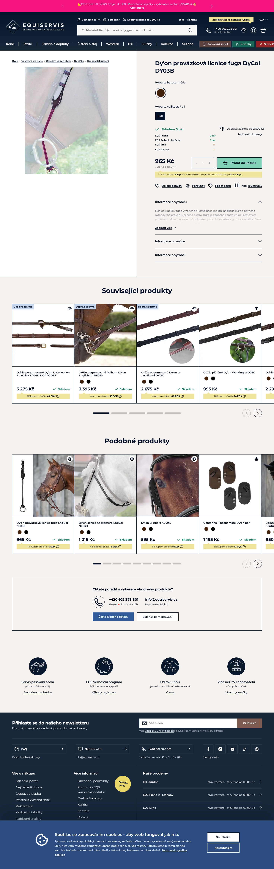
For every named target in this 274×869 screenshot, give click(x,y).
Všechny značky (236, 692)
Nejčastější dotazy (29, 787)
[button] (211, 6)
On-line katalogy (90, 798)
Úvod (15, 61)
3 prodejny (114, 19)
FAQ (24, 749)
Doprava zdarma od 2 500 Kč (143, 19)
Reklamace (24, 806)
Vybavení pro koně (32, 61)
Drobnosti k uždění (98, 61)
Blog (181, 19)
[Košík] (263, 30)
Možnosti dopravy (250, 134)
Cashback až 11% (91, 19)
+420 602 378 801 (159, 749)
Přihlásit (249, 723)
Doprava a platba (28, 793)
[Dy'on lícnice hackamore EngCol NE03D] (105, 485)
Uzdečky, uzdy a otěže (58, 61)
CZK (261, 19)
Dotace (83, 817)
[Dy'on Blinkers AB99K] (168, 485)
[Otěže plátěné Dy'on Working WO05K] (230, 335)
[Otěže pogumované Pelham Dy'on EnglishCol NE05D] (105, 335)
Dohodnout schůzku (38, 692)
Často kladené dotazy (113, 616)
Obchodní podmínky (93, 781)
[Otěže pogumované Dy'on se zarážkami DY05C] (168, 335)
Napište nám (93, 749)
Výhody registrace (104, 692)
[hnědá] (160, 93)
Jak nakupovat (27, 781)
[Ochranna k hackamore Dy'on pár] (230, 485)
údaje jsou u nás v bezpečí (159, 730)
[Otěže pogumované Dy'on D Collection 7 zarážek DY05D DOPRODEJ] (43, 335)
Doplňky (79, 61)
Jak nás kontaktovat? (157, 617)
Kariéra (83, 804)
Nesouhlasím (223, 848)
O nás (170, 692)
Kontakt (192, 19)
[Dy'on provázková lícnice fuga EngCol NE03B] (43, 485)
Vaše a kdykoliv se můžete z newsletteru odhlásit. (181, 730)
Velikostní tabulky (29, 812)
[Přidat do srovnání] (70, 309)
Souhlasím (223, 837)
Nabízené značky (28, 818)
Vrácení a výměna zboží (33, 800)
